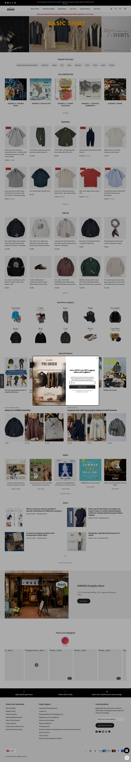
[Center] (97, 358)
